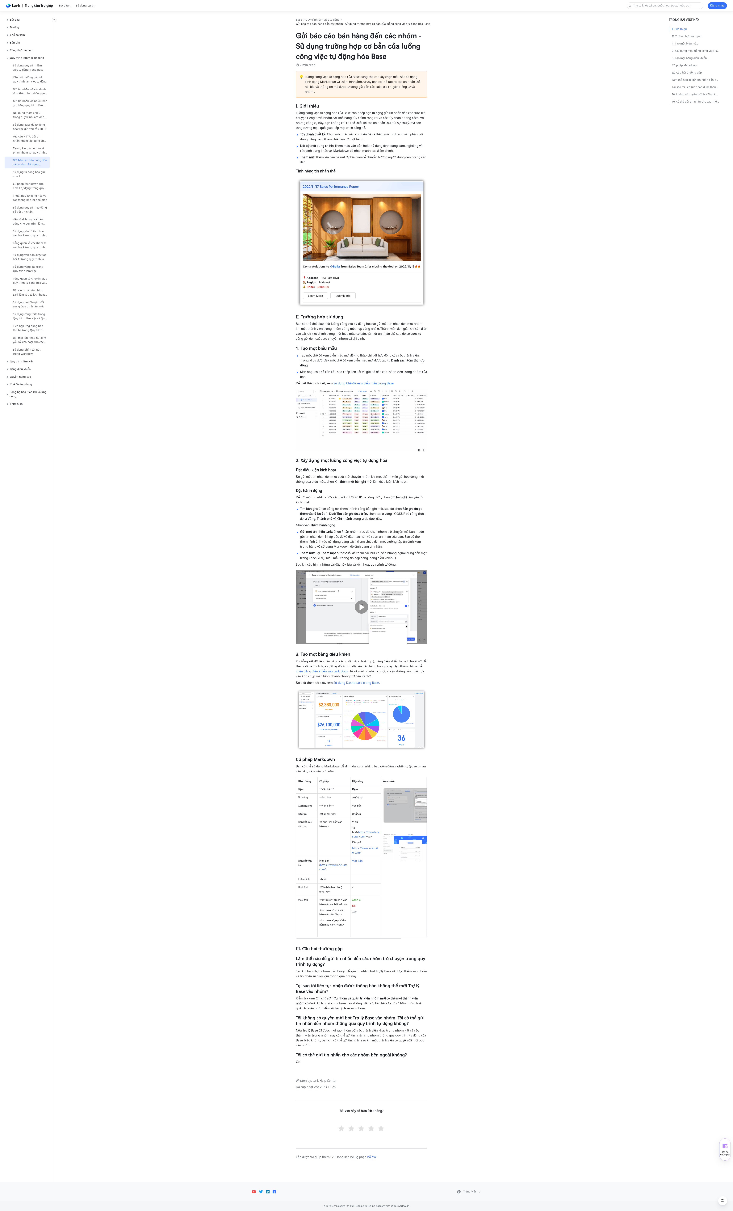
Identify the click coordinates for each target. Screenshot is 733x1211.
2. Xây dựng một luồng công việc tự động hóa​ (695, 51)
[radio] (341, 1128)
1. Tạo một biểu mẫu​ (685, 44)
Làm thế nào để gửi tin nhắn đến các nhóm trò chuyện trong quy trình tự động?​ (695, 80)
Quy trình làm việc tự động (322, 20)
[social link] (255, 1191)
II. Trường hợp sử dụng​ (687, 36)
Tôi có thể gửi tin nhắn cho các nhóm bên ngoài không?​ (695, 102)
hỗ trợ (371, 1157)
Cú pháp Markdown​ (684, 65)
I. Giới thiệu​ (679, 29)
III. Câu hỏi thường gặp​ (687, 73)
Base (299, 20)
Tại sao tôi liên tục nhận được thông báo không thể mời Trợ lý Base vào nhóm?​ (695, 87)
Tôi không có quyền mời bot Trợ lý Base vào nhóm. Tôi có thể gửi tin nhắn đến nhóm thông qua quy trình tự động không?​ (695, 94)
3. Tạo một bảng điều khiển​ (689, 58)
